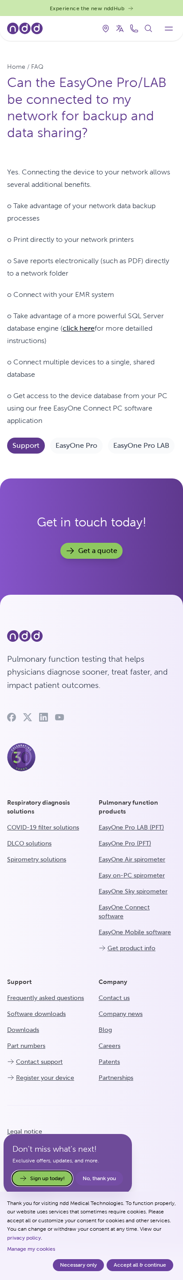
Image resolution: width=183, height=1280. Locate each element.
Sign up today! (47, 1178)
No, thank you (99, 1178)
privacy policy (24, 1238)
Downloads (23, 1029)
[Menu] (169, 28)
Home (16, 66)
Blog (105, 1029)
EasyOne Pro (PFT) (125, 843)
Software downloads (36, 1013)
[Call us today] (134, 28)
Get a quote (97, 550)
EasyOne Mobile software (135, 932)
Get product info (131, 948)
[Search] (148, 28)
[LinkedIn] (43, 717)
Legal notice (24, 1131)
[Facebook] (11, 717)
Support (26, 445)
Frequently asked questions (45, 997)
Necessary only (78, 1265)
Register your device (45, 1077)
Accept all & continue (140, 1265)
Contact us (114, 997)
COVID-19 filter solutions (43, 827)
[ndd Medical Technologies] (91, 636)
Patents (109, 1061)
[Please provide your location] (105, 28)
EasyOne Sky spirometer (133, 891)
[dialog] (91, 1236)
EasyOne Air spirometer (132, 859)
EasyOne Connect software (124, 912)
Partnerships (116, 1077)
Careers (109, 1045)
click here (79, 328)
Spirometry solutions (36, 859)
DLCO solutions (29, 843)
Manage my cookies (31, 1249)
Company (113, 981)
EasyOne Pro (76, 445)
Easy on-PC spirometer (132, 875)
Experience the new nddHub (87, 8)
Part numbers (26, 1045)
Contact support (39, 1061)
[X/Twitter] (27, 717)
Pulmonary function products (128, 807)
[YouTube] (59, 717)
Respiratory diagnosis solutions (38, 807)
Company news (121, 1013)
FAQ (37, 66)
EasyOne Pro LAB (141, 445)
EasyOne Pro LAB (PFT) (131, 827)
